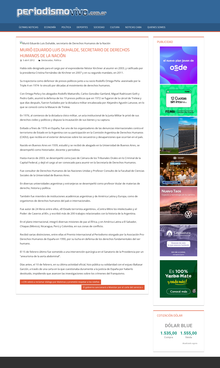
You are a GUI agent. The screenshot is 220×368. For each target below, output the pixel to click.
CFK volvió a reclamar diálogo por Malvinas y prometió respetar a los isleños (61, 282)
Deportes (82, 27)
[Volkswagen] (178, 205)
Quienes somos (156, 27)
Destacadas (47, 60)
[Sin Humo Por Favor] (178, 170)
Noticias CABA (133, 27)
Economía (50, 27)
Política (66, 27)
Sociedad (99, 27)
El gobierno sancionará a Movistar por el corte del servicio (112, 288)
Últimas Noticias (28, 27)
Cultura (115, 27)
